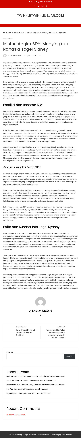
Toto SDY (34, 87)
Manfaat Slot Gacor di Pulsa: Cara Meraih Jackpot (27, 389)
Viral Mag (55, 435)
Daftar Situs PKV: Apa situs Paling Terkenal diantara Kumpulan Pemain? (35, 385)
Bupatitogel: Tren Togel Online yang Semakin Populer (28, 393)
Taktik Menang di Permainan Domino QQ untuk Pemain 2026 (31, 380)
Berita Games (7, 38)
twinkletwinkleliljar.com (40, 15)
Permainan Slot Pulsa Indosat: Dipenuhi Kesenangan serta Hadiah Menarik (55, 332)
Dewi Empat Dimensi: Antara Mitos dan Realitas (25, 331)
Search (9, 352)
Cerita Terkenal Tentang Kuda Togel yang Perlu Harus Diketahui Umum (35, 376)
